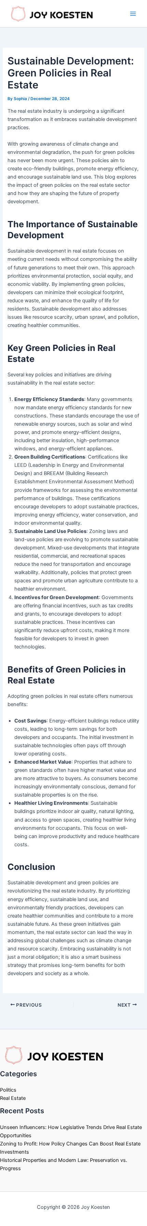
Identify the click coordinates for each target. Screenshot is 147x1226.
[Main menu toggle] (133, 14)
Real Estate (13, 1098)
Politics (8, 1090)
